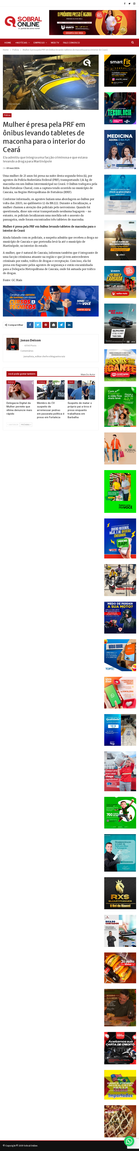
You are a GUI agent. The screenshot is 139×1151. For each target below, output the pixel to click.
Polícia (7, 115)
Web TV (55, 42)
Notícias (11, 382)
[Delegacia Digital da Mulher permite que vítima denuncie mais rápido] (20, 390)
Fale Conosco (71, 42)
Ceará (71, 382)
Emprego (39, 42)
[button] (129, 1141)
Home (7, 42)
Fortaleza (41, 382)
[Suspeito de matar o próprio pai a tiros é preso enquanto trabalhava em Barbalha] (81, 390)
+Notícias (21, 42)
